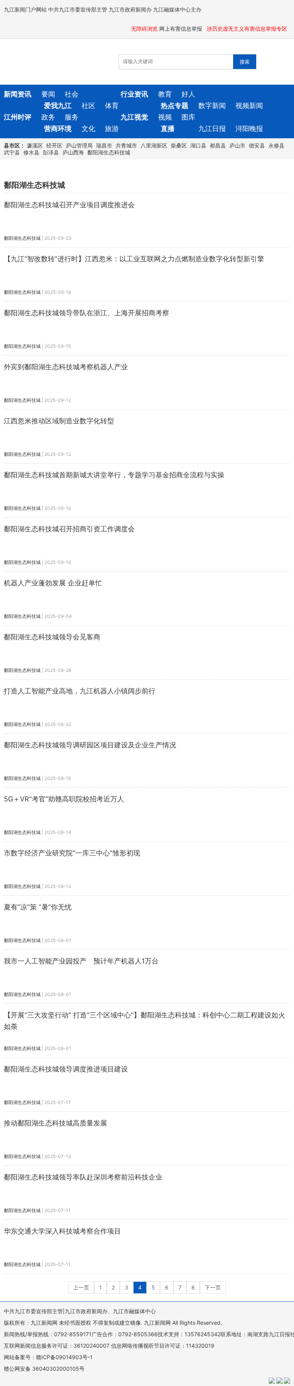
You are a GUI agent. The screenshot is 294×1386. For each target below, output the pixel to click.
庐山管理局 (79, 145)
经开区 (54, 145)
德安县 (257, 145)
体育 (112, 106)
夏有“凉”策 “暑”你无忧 (38, 907)
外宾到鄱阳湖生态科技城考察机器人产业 (66, 367)
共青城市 (126, 145)
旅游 (112, 129)
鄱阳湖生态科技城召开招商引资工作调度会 (69, 529)
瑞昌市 (104, 145)
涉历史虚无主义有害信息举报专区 (248, 28)
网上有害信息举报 (181, 28)
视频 (165, 117)
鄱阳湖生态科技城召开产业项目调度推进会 (69, 205)
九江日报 (212, 129)
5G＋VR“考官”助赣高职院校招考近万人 (64, 799)
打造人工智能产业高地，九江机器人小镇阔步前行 (79, 691)
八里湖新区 (153, 145)
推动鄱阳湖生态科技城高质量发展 (55, 1123)
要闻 (48, 94)
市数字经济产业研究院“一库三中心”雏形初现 (72, 853)
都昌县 (218, 145)
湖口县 (198, 145)
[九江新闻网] (48, 61)
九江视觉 (134, 117)
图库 (188, 117)
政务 (48, 117)
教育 (165, 94)
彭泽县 (51, 152)
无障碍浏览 (144, 28)
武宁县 (12, 152)
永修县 (276, 145)
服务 (71, 117)
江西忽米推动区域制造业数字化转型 (59, 421)
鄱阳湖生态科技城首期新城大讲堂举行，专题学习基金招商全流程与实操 (114, 475)
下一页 (213, 1287)
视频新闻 (249, 106)
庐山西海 (73, 152)
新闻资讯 (17, 94)
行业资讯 (134, 94)
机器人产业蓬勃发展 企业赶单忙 (53, 583)
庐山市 (237, 145)
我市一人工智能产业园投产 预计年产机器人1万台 (81, 961)
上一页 (81, 1287)
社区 (88, 106)
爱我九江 (58, 106)
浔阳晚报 (249, 129)
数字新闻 (212, 106)
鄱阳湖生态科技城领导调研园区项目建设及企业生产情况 (90, 745)
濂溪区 (35, 145)
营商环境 (58, 129)
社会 (71, 94)
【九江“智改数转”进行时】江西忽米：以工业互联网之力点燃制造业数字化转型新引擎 (134, 259)
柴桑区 (179, 145)
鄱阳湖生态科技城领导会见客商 (52, 637)
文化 (88, 129)
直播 (168, 129)
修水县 (31, 152)
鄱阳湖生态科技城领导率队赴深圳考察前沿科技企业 (83, 1177)
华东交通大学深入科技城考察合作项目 (62, 1231)
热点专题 (174, 106)
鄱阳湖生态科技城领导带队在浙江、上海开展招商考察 (86, 313)
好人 (188, 94)
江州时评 (17, 117)
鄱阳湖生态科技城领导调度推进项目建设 (66, 1069)
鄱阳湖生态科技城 (108, 152)
